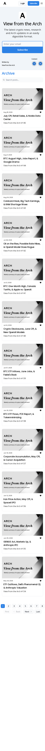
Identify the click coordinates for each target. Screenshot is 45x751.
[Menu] (41, 3)
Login (22, 3)
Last (38, 611)
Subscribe (33, 3)
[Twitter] (34, 63)
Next (27, 611)
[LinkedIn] (40, 63)
